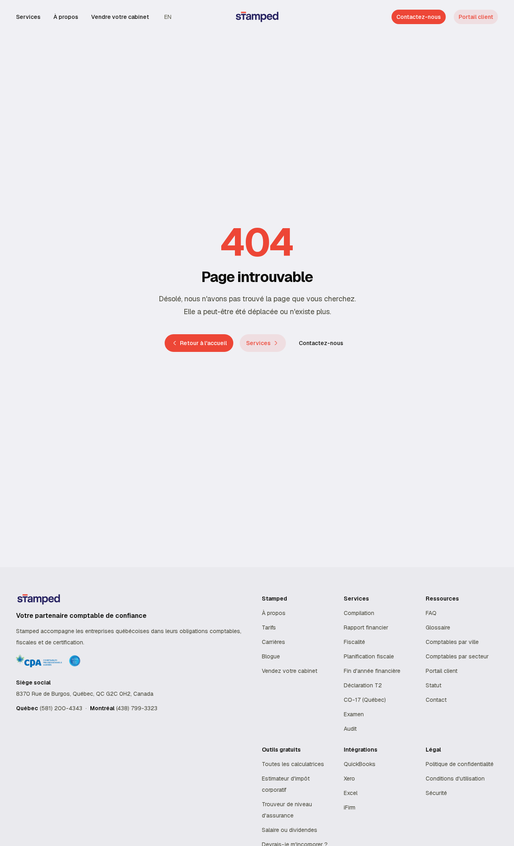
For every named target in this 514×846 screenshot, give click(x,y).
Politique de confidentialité (460, 764)
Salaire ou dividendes (289, 830)
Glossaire (438, 627)
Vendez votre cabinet (289, 670)
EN (167, 16)
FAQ (431, 613)
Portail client (476, 16)
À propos (65, 16)
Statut (433, 685)
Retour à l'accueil (203, 343)
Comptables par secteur (457, 656)
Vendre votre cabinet (120, 16)
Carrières (273, 642)
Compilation (359, 613)
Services (28, 16)
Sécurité (436, 793)
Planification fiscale (369, 656)
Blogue (271, 656)
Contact (436, 699)
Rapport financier (366, 627)
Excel (350, 793)
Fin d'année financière (372, 670)
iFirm (349, 807)
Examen (354, 714)
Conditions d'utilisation (455, 778)
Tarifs (269, 627)
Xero (349, 778)
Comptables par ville (452, 642)
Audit (350, 728)
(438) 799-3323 (136, 708)
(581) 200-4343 (61, 708)
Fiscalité (354, 642)
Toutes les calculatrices (293, 764)
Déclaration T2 (363, 685)
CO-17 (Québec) (365, 699)
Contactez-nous (321, 343)
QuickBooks (359, 764)
